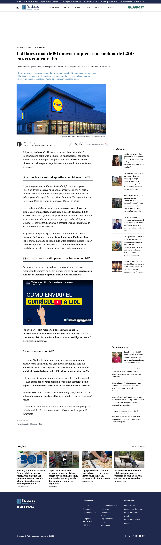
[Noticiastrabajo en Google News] (143, 536)
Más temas (105, 526)
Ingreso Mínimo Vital (109, 505)
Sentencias (87, 509)
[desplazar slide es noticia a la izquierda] (26, 2)
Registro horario (45, 2)
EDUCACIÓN (98, 7)
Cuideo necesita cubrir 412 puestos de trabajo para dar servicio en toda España (54, 76)
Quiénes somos (129, 505)
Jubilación (105, 509)
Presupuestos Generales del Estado (95, 2)
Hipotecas (56, 2)
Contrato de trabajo (140, 2)
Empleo (34, 424)
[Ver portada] (30, 7)
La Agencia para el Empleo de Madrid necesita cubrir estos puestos (48, 79)
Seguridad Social (107, 519)
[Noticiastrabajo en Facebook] (125, 536)
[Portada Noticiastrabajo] (26, 501)
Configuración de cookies (133, 509)
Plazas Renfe (112, 2)
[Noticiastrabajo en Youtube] (139, 536)
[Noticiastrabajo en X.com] (129, 536)
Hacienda (86, 525)
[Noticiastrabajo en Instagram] (132, 536)
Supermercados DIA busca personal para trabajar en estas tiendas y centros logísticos (57, 73)
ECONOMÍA (76, 7)
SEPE (103, 522)
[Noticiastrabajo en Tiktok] (136, 536)
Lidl (40, 424)
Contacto (127, 523)
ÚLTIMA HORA (54, 7)
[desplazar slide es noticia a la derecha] (143, 2)
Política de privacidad (132, 519)
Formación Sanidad (125, 2)
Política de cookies (131, 512)
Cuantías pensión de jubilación (71, 2)
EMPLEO (66, 7)
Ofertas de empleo (23, 424)
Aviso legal (128, 516)
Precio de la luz (33, 2)
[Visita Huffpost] (135, 7)
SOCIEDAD (86, 7)
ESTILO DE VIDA (111, 7)
